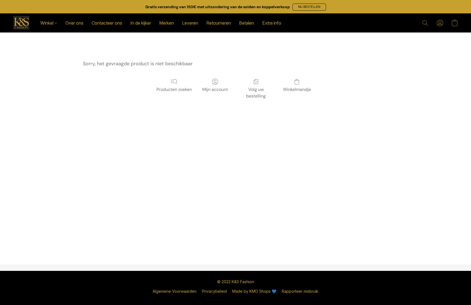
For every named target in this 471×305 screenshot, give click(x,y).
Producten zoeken (174, 89)
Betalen (246, 23)
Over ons (74, 23)
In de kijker (140, 23)
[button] (309, 7)
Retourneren (218, 23)
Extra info (271, 23)
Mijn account (215, 89)
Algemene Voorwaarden (175, 291)
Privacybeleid (214, 291)
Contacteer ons (107, 23)
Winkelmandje (297, 89)
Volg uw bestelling (256, 93)
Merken (166, 23)
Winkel (47, 23)
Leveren (190, 23)
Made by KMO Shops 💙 (254, 291)
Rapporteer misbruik (300, 291)
